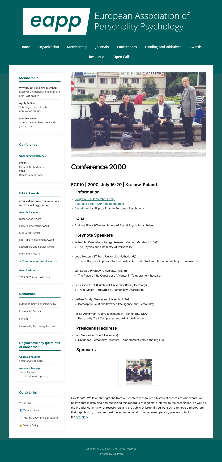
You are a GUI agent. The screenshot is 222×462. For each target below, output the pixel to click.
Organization (48, 47)
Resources (97, 56)
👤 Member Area (29, 410)
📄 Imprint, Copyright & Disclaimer (39, 417)
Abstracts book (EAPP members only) (99, 203)
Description (82, 208)
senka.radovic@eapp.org (33, 376)
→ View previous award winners (38, 261)
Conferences (127, 47)
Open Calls (121, 56)
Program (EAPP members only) (95, 199)
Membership (77, 47)
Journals (102, 47)
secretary (82, 417)
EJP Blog (23, 318)
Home (25, 47)
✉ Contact (25, 402)
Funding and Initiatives (163, 47)
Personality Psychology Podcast (37, 326)
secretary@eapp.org (31, 360)
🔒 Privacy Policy (28, 425)
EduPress (118, 453)
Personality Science (30, 311)
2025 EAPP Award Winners (34, 277)
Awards (195, 47)
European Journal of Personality (37, 303)
